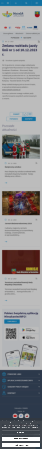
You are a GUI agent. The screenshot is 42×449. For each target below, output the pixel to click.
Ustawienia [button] (21, 432)
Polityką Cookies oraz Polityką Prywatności (25, 427)
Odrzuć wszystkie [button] (21, 439)
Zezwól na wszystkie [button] (21, 445)
